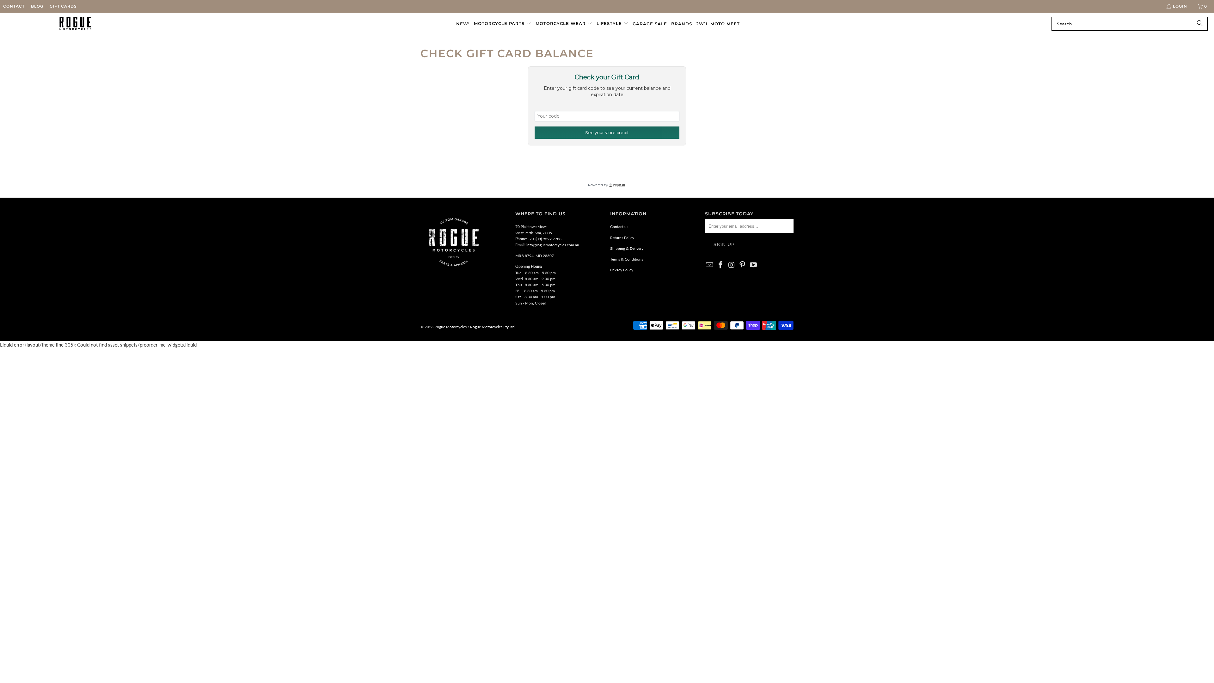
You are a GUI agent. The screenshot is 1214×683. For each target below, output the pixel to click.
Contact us (619, 226)
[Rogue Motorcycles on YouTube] (753, 265)
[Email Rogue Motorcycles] (709, 265)
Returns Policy (622, 237)
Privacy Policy (621, 270)
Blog (37, 6)
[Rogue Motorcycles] (75, 24)
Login (1180, 6)
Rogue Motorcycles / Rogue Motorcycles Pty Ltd (474, 326)
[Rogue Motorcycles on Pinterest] (742, 265)
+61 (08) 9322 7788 (544, 239)
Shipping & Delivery (626, 248)
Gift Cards (63, 6)
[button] (502, 24)
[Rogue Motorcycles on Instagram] (731, 265)
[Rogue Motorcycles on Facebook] (721, 265)
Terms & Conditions (626, 259)
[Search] (1200, 24)
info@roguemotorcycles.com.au (552, 245)
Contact (14, 6)
